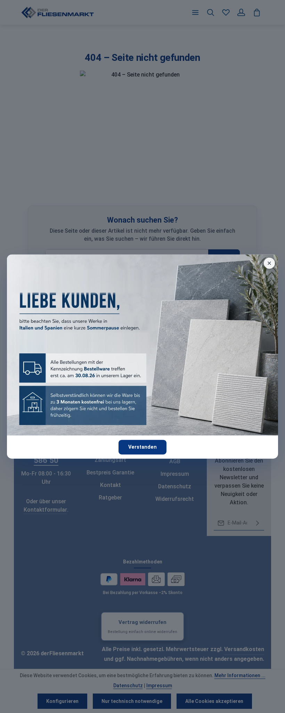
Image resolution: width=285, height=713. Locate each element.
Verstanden (142, 447)
